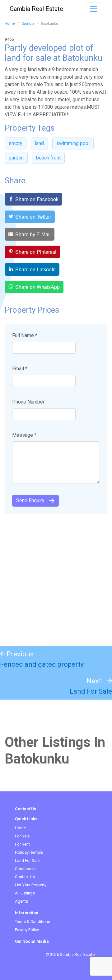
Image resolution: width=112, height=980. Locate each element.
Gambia (27, 24)
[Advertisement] (56, 576)
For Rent (22, 844)
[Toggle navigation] (93, 9)
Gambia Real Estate (36, 9)
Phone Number (28, 402)
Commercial (25, 868)
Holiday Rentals (29, 852)
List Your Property (30, 885)
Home (10, 24)
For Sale (22, 836)
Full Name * (24, 335)
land (39, 143)
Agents (21, 901)
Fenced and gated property (42, 664)
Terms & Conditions (32, 921)
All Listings (25, 893)
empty (15, 143)
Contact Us (25, 876)
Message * (24, 435)
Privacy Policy (27, 929)
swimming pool (73, 143)
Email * (19, 369)
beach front (48, 158)
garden (16, 158)
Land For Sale (91, 691)
